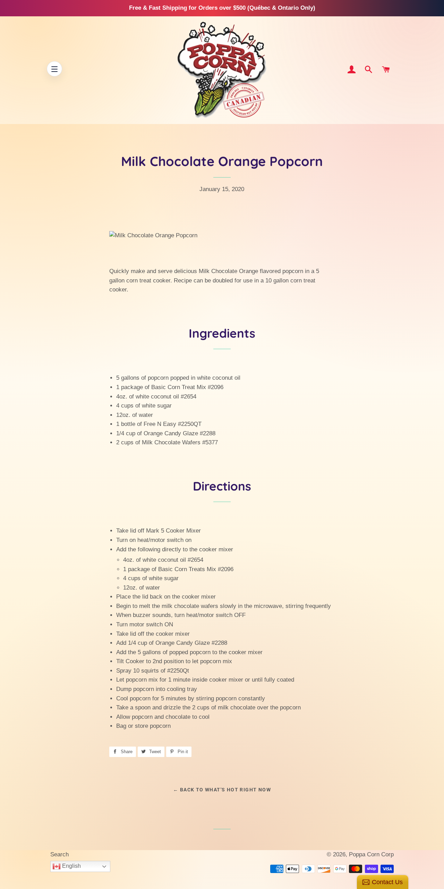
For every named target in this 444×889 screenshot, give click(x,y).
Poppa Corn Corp (371, 854)
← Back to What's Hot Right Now (222, 789)
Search (59, 854)
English (71, 866)
